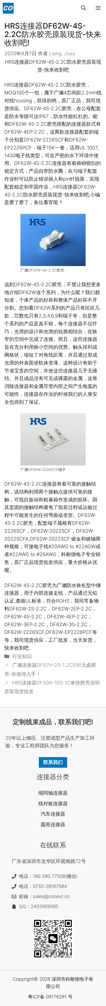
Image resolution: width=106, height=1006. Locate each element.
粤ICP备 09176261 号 (50, 996)
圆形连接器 (53, 824)
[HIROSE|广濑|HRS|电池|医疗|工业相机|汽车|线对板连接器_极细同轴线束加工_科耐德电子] (8, 8)
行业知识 (22, 656)
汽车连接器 (53, 814)
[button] (83, 8)
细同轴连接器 (53, 793)
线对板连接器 (53, 803)
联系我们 (53, 762)
